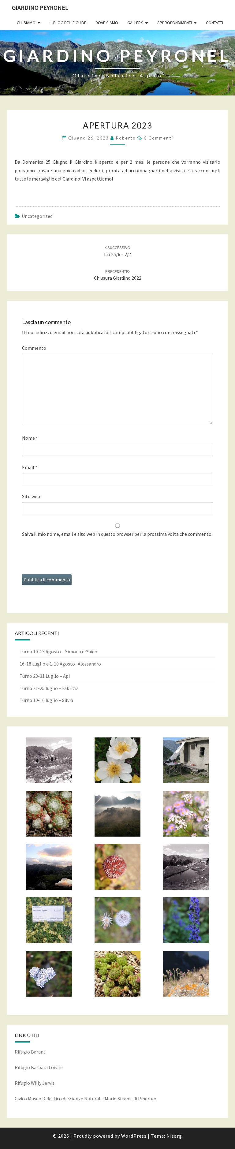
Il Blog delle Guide (68, 22)
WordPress (134, 1136)
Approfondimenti (174, 22)
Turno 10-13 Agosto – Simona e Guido (58, 651)
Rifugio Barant (30, 1052)
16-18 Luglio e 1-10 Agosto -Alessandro (60, 664)
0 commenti (158, 137)
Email (29, 467)
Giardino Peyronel (40, 7)
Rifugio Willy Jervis (34, 1083)
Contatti (214, 22)
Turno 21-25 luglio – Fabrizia (49, 688)
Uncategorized (37, 216)
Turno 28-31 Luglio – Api (45, 676)
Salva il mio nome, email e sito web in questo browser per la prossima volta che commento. (117, 534)
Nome (30, 438)
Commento (34, 348)
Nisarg (174, 1136)
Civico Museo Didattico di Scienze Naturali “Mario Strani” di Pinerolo (85, 1098)
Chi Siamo (26, 22)
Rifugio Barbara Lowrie (39, 1067)
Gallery (135, 22)
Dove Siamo (106, 22)
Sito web (31, 496)
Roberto (126, 137)
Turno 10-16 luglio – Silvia (46, 700)
